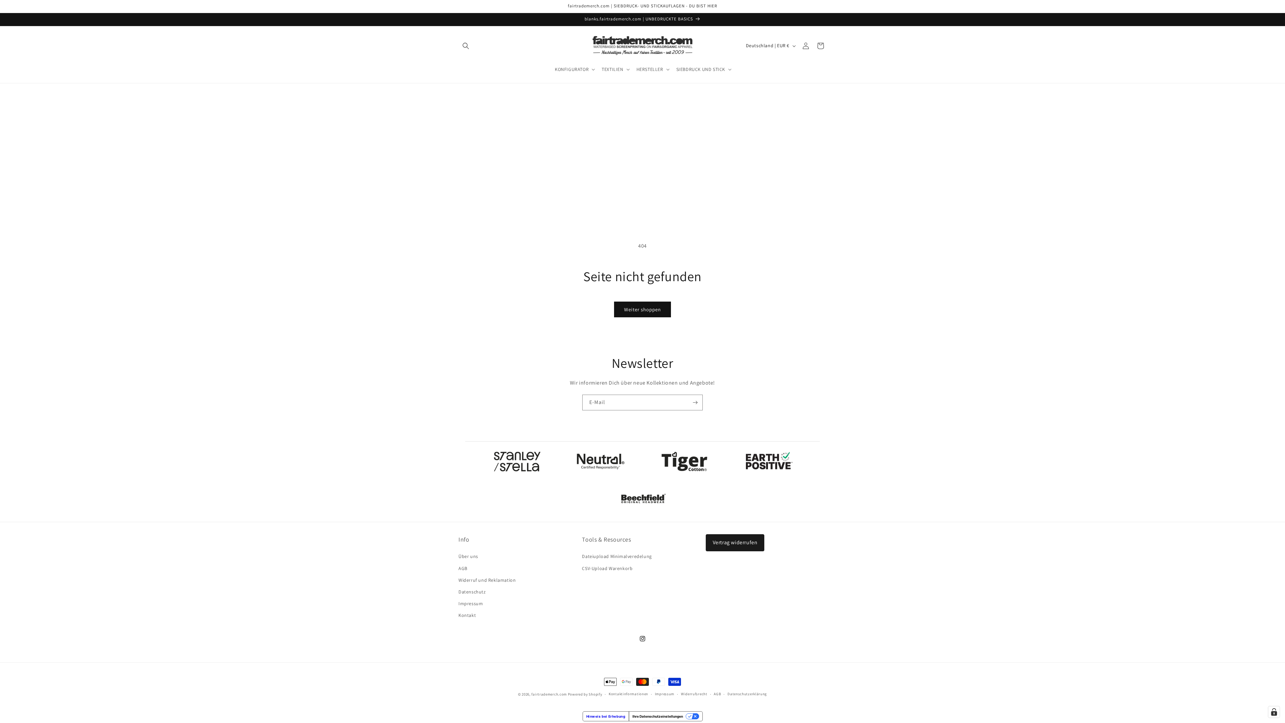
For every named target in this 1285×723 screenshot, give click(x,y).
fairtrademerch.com (549, 694)
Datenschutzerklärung (747, 694)
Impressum (470, 603)
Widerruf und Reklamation (487, 580)
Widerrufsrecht (694, 694)
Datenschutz (472, 592)
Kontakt (467, 615)
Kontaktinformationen (628, 694)
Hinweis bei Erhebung (605, 716)
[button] (465, 45)
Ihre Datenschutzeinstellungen (657, 716)
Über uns (468, 556)
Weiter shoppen (642, 309)
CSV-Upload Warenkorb (607, 568)
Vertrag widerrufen (735, 542)
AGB (462, 568)
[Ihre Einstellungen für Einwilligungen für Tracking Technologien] (1274, 712)
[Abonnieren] (695, 402)
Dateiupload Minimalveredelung (617, 556)
